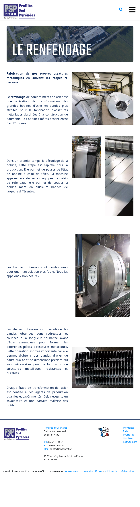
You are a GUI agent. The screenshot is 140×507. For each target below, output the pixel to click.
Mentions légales (93, 471)
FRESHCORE (71, 471)
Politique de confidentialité (119, 471)
